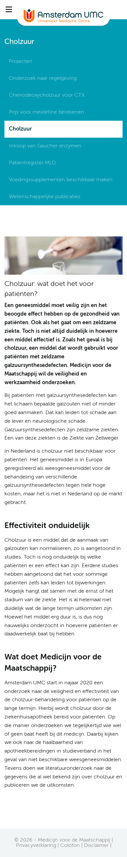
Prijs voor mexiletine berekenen (46, 112)
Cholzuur (20, 129)
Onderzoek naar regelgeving (43, 78)
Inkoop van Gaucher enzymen (45, 146)
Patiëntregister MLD (32, 163)
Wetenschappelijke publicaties (44, 196)
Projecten (20, 61)
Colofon (70, 845)
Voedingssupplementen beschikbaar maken (61, 179)
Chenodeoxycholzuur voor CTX (46, 95)
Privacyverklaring (36, 845)
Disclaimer (96, 845)
